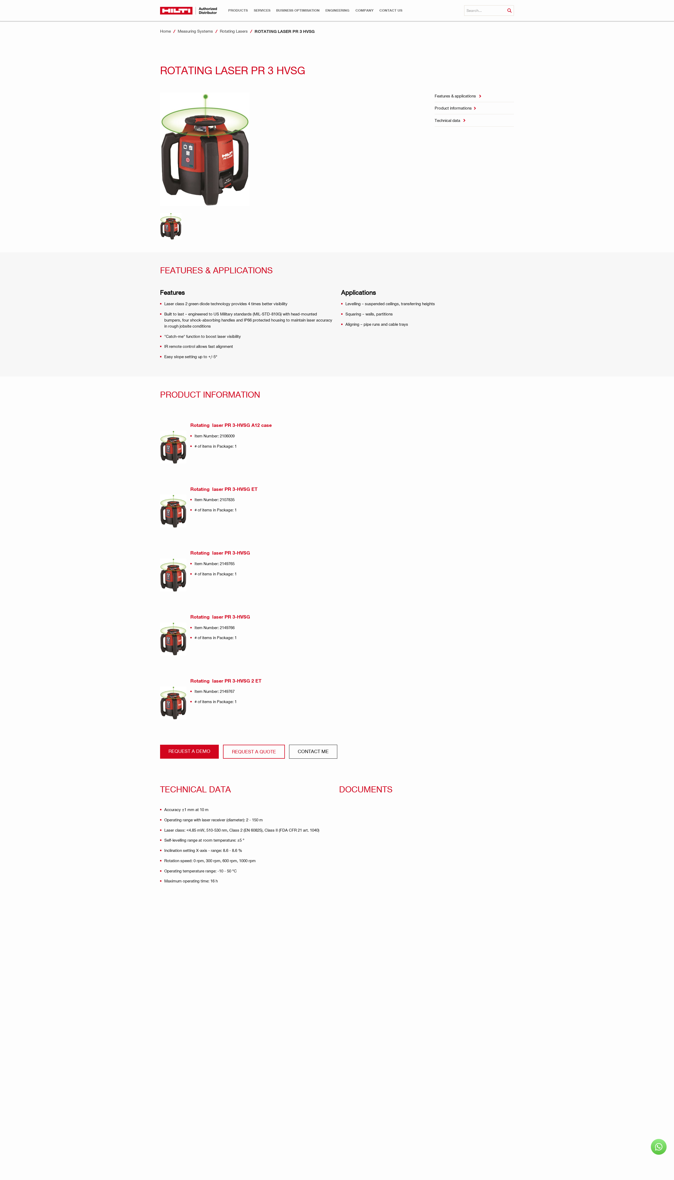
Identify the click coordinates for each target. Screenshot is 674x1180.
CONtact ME (313, 751)
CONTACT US (390, 10)
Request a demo (189, 751)
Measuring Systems (195, 31)
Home (165, 31)
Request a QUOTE (254, 751)
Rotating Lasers (234, 31)
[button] (238, 10)
